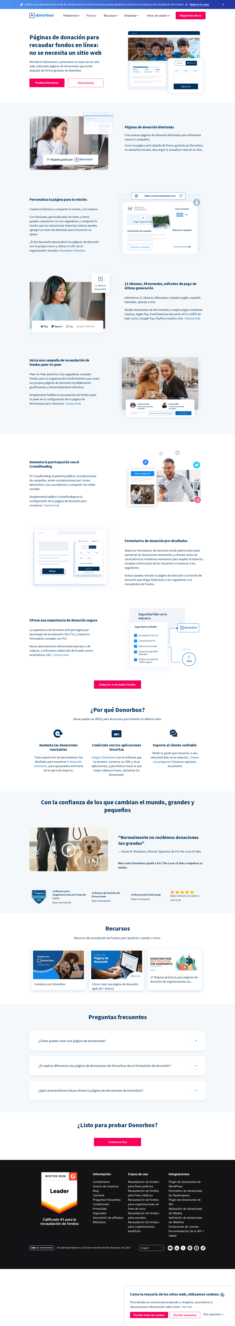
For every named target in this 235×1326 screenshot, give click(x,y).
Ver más (187, 1307)
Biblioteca (99, 1222)
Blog (96, 1190)
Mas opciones (212, 1314)
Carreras (98, 1195)
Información (102, 1174)
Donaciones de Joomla (184, 1226)
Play (68, 850)
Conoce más (192, 318)
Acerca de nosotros (106, 1186)
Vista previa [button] (86, 83)
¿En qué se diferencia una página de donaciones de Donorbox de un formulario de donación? (104, 1065)
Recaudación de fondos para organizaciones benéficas (143, 1226)
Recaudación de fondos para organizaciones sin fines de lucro (143, 1204)
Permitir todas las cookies (149, 1315)
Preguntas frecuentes (107, 1199)
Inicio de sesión (157, 15)
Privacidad (100, 1208)
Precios (91, 15)
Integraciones (179, 1174)
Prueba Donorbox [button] (46, 83)
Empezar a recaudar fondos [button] (117, 684)
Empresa (130, 15)
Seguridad (99, 1213)
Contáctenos (101, 1182)
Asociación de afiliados (108, 1217)
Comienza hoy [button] (117, 1142)
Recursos (110, 15)
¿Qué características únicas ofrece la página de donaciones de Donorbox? (90, 1090)
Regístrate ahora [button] (190, 15)
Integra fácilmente (104, 757)
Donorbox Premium (72, 250)
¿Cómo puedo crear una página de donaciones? (72, 1041)
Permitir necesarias (185, 1315)
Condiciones (101, 1204)
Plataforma (70, 15)
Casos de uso (138, 1174)
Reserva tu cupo (199, 4)
